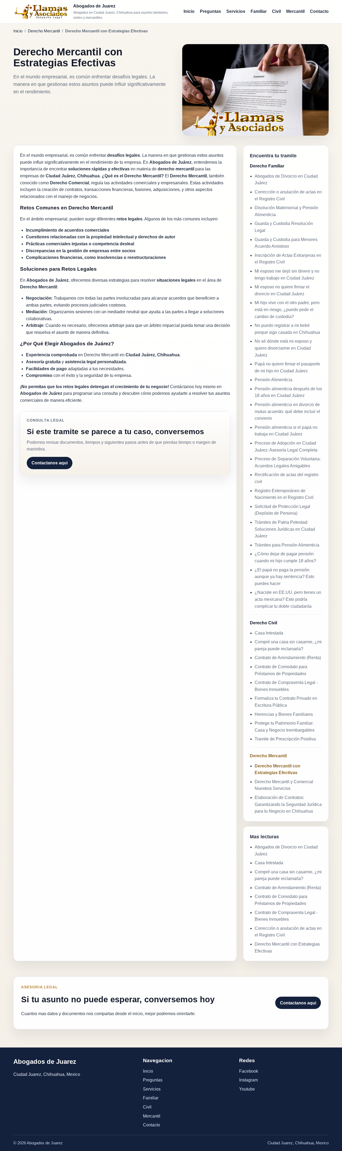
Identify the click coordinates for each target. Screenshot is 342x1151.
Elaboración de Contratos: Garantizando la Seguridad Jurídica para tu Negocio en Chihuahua (288, 804)
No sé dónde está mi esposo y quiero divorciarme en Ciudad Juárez (283, 348)
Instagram (248, 1080)
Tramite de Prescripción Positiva (285, 739)
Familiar (259, 11)
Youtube (247, 1089)
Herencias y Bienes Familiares (284, 714)
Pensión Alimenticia (273, 379)
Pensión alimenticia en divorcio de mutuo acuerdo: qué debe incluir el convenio (287, 411)
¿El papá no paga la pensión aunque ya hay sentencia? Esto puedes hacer (284, 577)
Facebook (248, 1071)
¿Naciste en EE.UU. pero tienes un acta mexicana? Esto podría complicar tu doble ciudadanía (288, 599)
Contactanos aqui (50, 463)
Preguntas (210, 11)
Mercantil (295, 11)
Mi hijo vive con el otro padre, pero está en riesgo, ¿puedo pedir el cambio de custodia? (287, 309)
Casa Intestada (269, 633)
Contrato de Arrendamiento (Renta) (288, 657)
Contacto (319, 11)
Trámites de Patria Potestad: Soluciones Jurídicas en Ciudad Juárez (285, 529)
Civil (276, 11)
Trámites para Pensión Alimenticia (287, 545)
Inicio (189, 11)
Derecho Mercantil (44, 31)
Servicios (235, 11)
